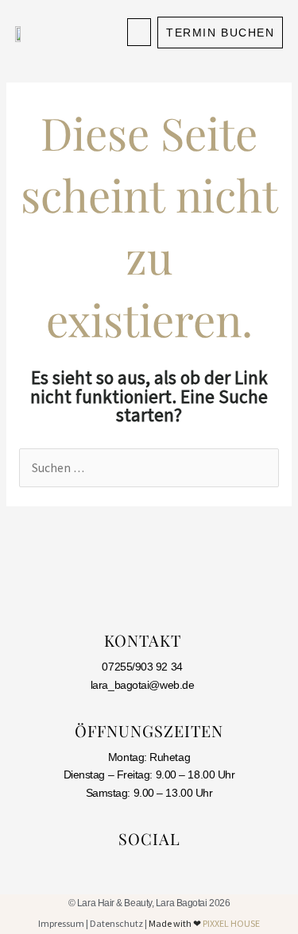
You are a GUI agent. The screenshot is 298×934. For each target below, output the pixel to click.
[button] (139, 32)
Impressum (61, 923)
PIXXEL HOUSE (231, 923)
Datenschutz (116, 923)
